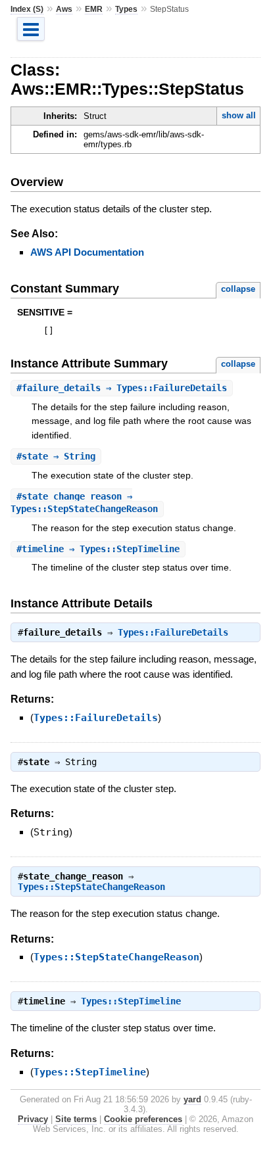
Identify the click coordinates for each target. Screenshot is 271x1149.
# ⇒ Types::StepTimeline (98, 549)
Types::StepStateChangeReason (91, 886)
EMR (94, 9)
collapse (238, 289)
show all (239, 115)
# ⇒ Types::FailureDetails (121, 388)
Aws (64, 9)
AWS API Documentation (87, 252)
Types (126, 9)
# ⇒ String (55, 456)
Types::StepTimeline (131, 1001)
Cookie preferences (143, 1119)
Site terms (76, 1119)
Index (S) (27, 9)
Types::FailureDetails (173, 632)
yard (192, 1099)
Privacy (33, 1119)
